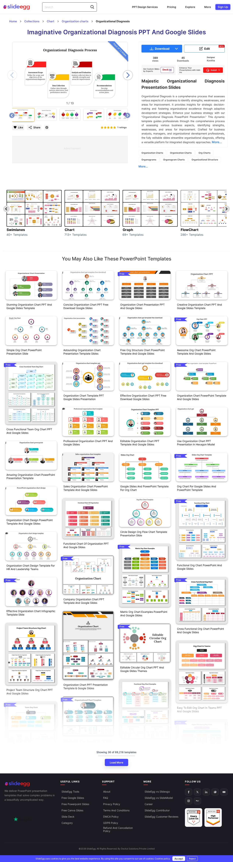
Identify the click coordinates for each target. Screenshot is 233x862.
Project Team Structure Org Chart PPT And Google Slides (29, 691)
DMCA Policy (111, 816)
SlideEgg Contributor (157, 810)
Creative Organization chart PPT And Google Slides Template (199, 306)
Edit (214, 47)
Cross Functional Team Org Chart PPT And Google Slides (29, 431)
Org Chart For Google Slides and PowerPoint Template (196, 488)
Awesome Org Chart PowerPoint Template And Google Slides (196, 351)
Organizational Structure (205, 159)
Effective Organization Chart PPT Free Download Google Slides (143, 397)
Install (214, 70)
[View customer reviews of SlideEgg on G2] (213, 817)
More (207, 6)
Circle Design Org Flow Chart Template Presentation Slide (143, 533)
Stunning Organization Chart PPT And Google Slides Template (29, 306)
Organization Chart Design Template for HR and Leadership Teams (30, 567)
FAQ (105, 798)
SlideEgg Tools (70, 791)
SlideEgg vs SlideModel (159, 798)
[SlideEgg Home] (29, 784)
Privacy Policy (111, 804)
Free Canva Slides (72, 810)
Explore (190, 6)
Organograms (148, 159)
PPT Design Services (145, 6)
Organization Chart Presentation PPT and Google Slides (142, 306)
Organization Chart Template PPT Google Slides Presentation (83, 397)
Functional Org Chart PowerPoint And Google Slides (199, 567)
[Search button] (92, 7)
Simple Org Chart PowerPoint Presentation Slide (24, 351)
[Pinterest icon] (46, 127)
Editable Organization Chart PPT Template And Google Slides (139, 442)
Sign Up (223, 7)
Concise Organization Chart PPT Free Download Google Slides (85, 306)
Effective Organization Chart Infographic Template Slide (30, 612)
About (106, 791)
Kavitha (211, 60)
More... (143, 166)
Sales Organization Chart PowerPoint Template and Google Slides (85, 488)
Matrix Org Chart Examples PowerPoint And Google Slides (143, 613)
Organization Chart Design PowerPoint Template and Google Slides (29, 521)
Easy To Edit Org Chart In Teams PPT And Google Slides (199, 709)
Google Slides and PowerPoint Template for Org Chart (144, 488)
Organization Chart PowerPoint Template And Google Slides (88, 743)
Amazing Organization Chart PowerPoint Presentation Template (30, 476)
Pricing (171, 6)
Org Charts (205, 152)
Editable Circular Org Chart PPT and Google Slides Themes (142, 669)
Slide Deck (68, 816)
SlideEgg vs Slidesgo (157, 791)
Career (149, 804)
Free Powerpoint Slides (75, 804)
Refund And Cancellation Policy (118, 829)
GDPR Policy (110, 823)
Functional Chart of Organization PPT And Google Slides (86, 545)
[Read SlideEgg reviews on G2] (193, 817)
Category (67, 823)
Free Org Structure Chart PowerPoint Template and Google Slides (142, 351)
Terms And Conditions (116, 810)
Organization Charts (152, 152)
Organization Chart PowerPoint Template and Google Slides (201, 397)
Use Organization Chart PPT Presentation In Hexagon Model (196, 442)
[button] (127, 75)
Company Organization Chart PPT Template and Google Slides (83, 601)
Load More (116, 762)
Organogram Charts (174, 159)
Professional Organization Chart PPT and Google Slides (88, 442)
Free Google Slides (73, 798)
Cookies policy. (163, 858)
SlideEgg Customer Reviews (161, 816)
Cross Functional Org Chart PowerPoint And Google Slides (200, 630)
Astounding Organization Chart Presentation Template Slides (82, 351)
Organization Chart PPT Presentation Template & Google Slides (85, 686)
